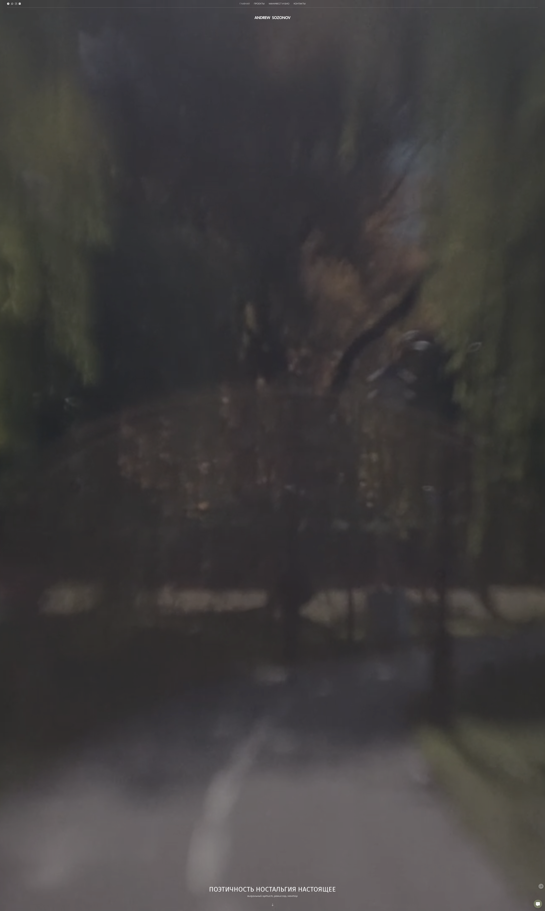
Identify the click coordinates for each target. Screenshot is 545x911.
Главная (245, 4)
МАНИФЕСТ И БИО (279, 4)
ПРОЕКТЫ (259, 4)
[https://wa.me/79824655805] (12, 4)
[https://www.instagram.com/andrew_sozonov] (16, 4)
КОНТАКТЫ (300, 4)
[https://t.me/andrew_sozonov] (8, 4)
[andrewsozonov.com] (272, 17)
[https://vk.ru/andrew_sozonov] (20, 4)
